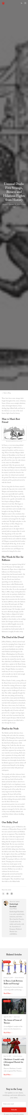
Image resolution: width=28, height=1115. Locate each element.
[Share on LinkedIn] (11, 893)
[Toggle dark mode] (21, 3)
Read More (7, 993)
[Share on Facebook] (7, 893)
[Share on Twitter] (3, 893)
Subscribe (14, 1110)
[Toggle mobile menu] (25, 3)
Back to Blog (7, 393)
